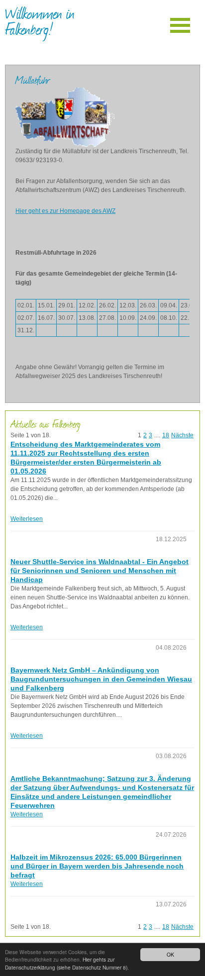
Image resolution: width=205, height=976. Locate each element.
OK (170, 954)
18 (165, 435)
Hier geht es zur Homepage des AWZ (65, 210)
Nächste (182, 435)
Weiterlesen (26, 518)
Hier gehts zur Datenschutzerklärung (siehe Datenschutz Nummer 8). (67, 963)
